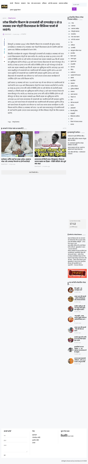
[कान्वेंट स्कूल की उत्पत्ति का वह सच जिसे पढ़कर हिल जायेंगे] (70, 340)
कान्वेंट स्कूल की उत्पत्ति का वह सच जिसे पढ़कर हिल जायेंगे (80, 338)
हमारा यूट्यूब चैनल (15, 10)
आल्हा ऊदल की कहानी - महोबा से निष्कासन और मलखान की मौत (80, 298)
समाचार (71, 26)
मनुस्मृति (71, 113)
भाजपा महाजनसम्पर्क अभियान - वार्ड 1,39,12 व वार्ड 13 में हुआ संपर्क (80, 360)
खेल (70, 100)
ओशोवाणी (71, 108)
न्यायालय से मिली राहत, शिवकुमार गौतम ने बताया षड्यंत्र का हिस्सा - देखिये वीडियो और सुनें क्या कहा (50, 161)
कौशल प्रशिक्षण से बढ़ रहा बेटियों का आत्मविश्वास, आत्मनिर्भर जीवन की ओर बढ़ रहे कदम (77, 252)
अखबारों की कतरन (74, 75)
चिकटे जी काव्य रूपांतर (75, 121)
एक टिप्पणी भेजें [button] (33, 172)
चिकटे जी (71, 97)
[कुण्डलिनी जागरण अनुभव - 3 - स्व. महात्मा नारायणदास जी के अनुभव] (70, 350)
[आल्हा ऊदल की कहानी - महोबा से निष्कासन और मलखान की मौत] (70, 299)
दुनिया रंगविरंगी (73, 89)
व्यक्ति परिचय (73, 86)
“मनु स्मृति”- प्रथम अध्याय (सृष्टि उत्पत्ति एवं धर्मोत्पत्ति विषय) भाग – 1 (80, 318)
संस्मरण (23, 3)
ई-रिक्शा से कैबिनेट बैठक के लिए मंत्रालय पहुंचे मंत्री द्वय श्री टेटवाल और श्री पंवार (77, 258)
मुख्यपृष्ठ (4, 18)
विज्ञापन (17, 3)
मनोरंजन (71, 72)
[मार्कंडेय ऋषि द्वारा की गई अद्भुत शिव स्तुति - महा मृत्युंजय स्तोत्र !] (70, 309)
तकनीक (71, 53)
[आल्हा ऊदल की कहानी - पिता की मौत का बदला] (70, 330)
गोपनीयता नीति (36, 437)
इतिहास (44, 3)
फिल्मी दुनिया (73, 110)
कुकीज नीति (35, 440)
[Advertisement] (78, 186)
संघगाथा (71, 67)
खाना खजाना (72, 94)
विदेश (70, 69)
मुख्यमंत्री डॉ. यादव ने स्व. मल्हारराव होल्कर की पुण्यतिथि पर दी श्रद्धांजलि (77, 263)
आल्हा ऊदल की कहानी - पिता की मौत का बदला (80, 329)
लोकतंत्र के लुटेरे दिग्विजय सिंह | (76, 136)
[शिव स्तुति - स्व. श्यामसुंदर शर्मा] (70, 290)
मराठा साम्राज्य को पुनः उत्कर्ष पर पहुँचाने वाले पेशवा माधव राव (76, 148)
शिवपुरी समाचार (12, 18)
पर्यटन (71, 105)
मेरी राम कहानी (73, 102)
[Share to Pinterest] (4, 57)
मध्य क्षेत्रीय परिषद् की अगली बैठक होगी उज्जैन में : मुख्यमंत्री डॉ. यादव (77, 246)
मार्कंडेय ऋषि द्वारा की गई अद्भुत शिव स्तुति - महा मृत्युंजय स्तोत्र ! (80, 307)
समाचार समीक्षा (63, 3)
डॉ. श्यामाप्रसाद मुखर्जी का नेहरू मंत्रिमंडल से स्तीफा (76, 144)
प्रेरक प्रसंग (72, 56)
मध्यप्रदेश (72, 34)
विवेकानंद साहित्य (74, 116)
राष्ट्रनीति (71, 64)
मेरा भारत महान (35, 3)
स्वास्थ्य (71, 91)
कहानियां (71, 80)
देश (70, 42)
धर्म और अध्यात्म (52, 3)
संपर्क (11, 3)
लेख (28, 3)
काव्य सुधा (72, 59)
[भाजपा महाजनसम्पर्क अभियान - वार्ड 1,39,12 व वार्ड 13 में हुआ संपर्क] (70, 361)
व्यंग (70, 119)
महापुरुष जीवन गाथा (74, 50)
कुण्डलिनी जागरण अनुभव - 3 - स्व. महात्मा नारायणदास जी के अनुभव (80, 349)
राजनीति (71, 48)
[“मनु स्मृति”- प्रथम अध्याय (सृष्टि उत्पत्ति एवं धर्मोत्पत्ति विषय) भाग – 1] (70, 319)
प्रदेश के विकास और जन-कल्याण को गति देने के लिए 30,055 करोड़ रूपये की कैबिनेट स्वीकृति (76, 240)
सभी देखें (64, 128)
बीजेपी (71, 78)
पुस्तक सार (72, 61)
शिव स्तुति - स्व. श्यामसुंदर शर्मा (78, 289)
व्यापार (71, 124)
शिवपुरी (3, 132)
